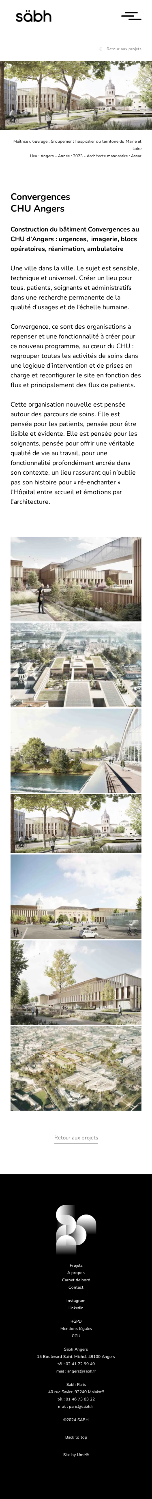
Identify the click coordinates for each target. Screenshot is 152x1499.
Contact (76, 1287)
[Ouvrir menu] (131, 16)
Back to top (76, 1437)
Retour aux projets (124, 49)
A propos (76, 1273)
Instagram (76, 1301)
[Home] (35, 16)
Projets (76, 1265)
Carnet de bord (76, 1280)
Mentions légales (76, 1329)
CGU (76, 1336)
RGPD (76, 1321)
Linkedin (76, 1308)
